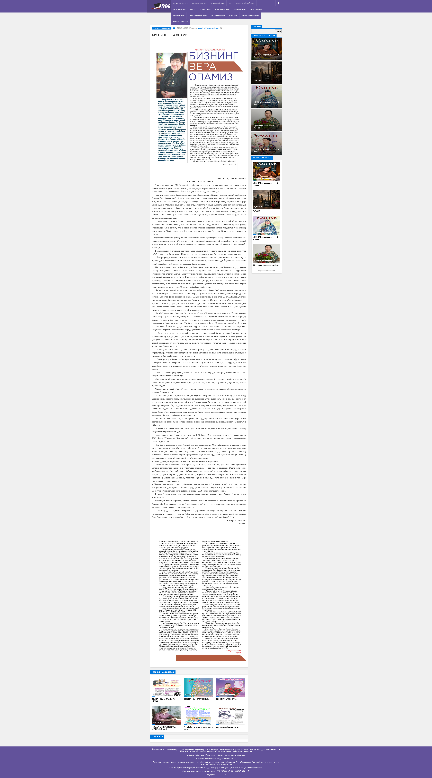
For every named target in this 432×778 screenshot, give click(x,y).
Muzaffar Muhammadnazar (208, 28)
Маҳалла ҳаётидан (217, 3)
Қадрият (193, 9)
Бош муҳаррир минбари (250, 15)
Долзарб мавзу (205, 9)
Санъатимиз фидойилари (245, 3)
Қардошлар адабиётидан (198, 15)
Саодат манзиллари (180, 3)
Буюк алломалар (240, 9)
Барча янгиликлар (265, 271)
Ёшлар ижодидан (256, 9)
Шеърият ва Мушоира (199, 3)
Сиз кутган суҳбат (179, 9)
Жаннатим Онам (178, 15)
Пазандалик (233, 15)
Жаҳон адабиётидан (222, 9)
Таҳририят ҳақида (218, 15)
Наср (230, 3)
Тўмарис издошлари (180, 21)
